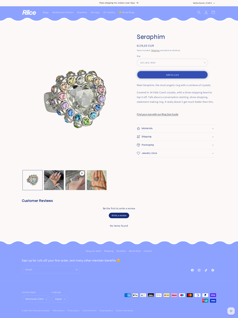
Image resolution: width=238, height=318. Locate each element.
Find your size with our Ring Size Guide (157, 114)
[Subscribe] (76, 270)
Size (139, 56)
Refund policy (58, 310)
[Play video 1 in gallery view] (75, 180)
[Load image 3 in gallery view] (97, 180)
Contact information (125, 310)
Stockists (121, 250)
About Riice (135, 250)
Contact (148, 250)
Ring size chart (93, 250)
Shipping (155, 50)
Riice (30, 310)
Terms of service (89, 310)
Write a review (119, 215)
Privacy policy (73, 310)
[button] (199, 12)
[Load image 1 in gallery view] (32, 180)
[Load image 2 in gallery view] (54, 180)
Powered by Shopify (41, 310)
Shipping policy (106, 310)
